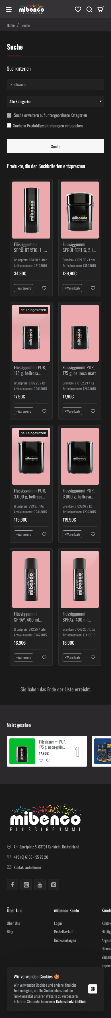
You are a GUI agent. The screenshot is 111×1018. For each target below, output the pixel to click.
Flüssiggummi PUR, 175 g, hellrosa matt (79, 371)
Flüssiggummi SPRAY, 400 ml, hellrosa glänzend (77, 617)
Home (11, 25)
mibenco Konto (66, 910)
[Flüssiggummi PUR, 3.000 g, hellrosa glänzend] (31, 456)
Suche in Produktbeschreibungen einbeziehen (48, 126)
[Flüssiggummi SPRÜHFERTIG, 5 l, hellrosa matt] (80, 210)
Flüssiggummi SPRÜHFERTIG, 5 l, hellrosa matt (78, 247)
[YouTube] (40, 884)
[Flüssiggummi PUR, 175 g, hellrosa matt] (80, 333)
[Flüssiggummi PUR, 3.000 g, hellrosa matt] (80, 456)
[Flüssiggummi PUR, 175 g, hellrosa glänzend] (31, 333)
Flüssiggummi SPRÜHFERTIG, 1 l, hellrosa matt (29, 247)
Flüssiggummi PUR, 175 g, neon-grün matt (52, 744)
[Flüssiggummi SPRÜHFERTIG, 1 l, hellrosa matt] (31, 210)
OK (93, 989)
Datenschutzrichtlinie (71, 1001)
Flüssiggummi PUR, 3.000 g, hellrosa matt (78, 494)
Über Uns (14, 910)
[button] (23, 288)
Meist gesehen (19, 725)
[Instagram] (26, 884)
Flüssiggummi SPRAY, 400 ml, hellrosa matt (27, 617)
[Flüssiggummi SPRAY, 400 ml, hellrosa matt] (31, 579)
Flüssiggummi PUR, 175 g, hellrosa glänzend (30, 371)
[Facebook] (12, 884)
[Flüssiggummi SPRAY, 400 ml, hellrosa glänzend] (80, 579)
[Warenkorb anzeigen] (100, 9)
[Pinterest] (53, 884)
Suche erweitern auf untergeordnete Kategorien (50, 115)
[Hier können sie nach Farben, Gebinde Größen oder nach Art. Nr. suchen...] (89, 9)
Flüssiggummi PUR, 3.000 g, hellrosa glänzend (30, 494)
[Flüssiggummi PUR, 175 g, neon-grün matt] (22, 751)
